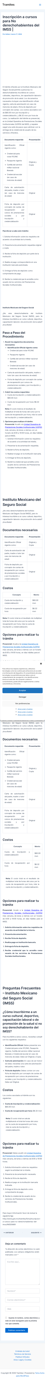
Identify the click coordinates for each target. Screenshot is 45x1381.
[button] (41, 663)
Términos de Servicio (22, 1354)
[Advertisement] (22, 59)
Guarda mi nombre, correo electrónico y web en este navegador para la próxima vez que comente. (22, 1321)
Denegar (22, 697)
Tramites (8, 4)
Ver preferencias (22, 703)
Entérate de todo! (22, 1351)
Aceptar (22, 690)
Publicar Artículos (23, 1357)
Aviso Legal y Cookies (25, 709)
